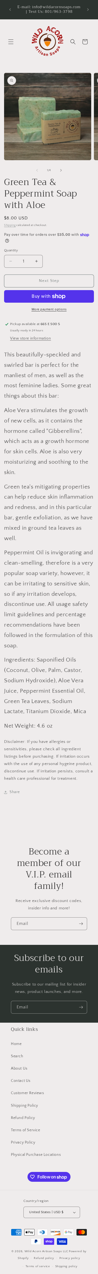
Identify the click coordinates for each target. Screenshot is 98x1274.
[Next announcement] (88, 10)
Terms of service (38, 1266)
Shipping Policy (24, 1105)
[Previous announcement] (10, 10)
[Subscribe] (81, 923)
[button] (11, 42)
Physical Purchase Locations (36, 1155)
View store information (30, 338)
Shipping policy (66, 1266)
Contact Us (20, 1081)
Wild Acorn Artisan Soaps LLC (46, 1251)
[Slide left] (37, 170)
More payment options (49, 309)
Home (16, 1044)
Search (17, 1056)
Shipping (10, 225)
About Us (19, 1068)
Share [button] (15, 792)
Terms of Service (25, 1130)
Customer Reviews (27, 1093)
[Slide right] (61, 170)
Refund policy (44, 1258)
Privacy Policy (23, 1142)
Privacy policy (69, 1258)
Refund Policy (23, 1118)
